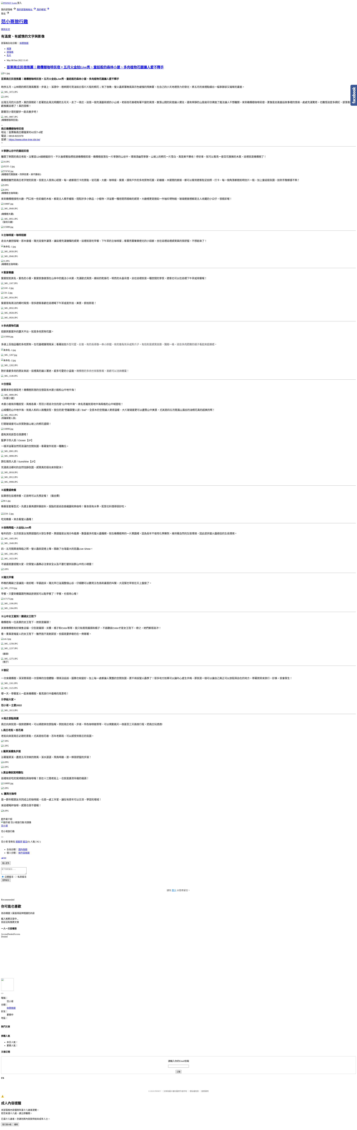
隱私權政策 (194, 1091)
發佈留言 (5, 880)
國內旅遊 (22, 849)
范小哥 (4, 826)
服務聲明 (205, 1091)
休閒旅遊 (24, 43)
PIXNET (158, 1091)
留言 (25, 841)
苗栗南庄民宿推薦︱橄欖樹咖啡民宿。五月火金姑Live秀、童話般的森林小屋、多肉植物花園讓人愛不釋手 (85, 67)
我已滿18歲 (6, 1124)
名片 (9, 55)
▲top (3, 858)
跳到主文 (5, 29)
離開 (16, 1124)
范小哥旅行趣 (14, 21)
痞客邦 (19, 841)
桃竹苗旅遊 (24, 853)
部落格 (10, 52)
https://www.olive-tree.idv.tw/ (24, 139)
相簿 (9, 49)
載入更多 (5, 863)
